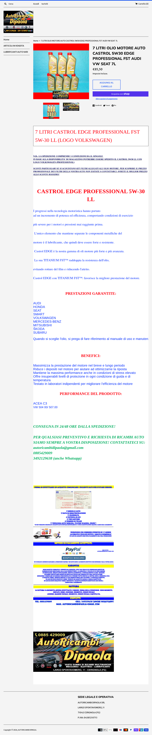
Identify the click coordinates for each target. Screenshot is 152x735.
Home (6, 39)
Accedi (36, 4)
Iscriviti (45, 4)
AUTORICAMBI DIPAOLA (27, 730)
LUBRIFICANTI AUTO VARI (16, 52)
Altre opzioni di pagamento (106, 99)
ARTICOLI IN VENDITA (14, 45)
